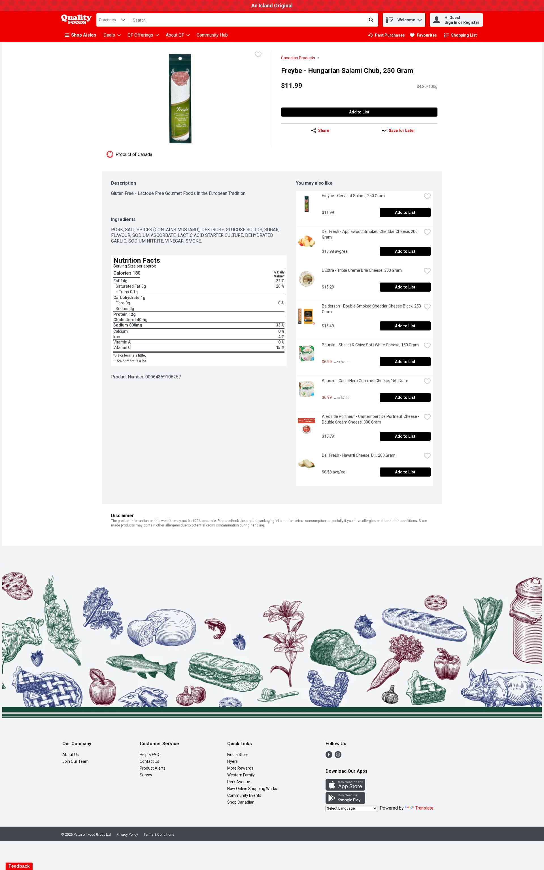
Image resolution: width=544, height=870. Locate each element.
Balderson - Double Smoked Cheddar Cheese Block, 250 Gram (372, 309)
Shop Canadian (240, 802)
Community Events (244, 795)
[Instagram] (338, 756)
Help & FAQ (149, 754)
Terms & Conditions (159, 835)
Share (323, 130)
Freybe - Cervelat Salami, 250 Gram (353, 195)
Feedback (19, 866)
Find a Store (237, 754)
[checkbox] (258, 55)
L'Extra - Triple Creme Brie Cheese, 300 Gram (362, 270)
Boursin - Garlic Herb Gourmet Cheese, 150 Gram (365, 380)
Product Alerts (152, 768)
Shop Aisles (83, 35)
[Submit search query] (371, 19)
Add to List (359, 112)
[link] (386, 35)
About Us (70, 754)
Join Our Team (75, 761)
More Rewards (240, 768)
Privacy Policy (127, 835)
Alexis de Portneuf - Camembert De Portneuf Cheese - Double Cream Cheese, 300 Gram (371, 419)
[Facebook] (329, 756)
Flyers (232, 761)
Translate (424, 808)
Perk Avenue (238, 782)
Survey (146, 775)
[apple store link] (345, 789)
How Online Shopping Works (252, 788)
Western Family (241, 775)
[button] (419, 18)
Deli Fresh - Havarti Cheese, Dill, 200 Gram (359, 455)
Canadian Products (298, 58)
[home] (77, 20)
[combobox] (112, 20)
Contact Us (149, 761)
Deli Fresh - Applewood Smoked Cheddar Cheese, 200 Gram (370, 234)
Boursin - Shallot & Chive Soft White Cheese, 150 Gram (370, 345)
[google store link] (345, 802)
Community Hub (212, 35)
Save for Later (402, 130)
